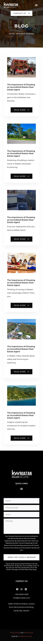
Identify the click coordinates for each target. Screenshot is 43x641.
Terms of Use (28, 633)
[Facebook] (17, 589)
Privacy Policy (15, 633)
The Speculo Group (25, 636)
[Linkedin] (26, 589)
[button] (36, 5)
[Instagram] (21, 589)
